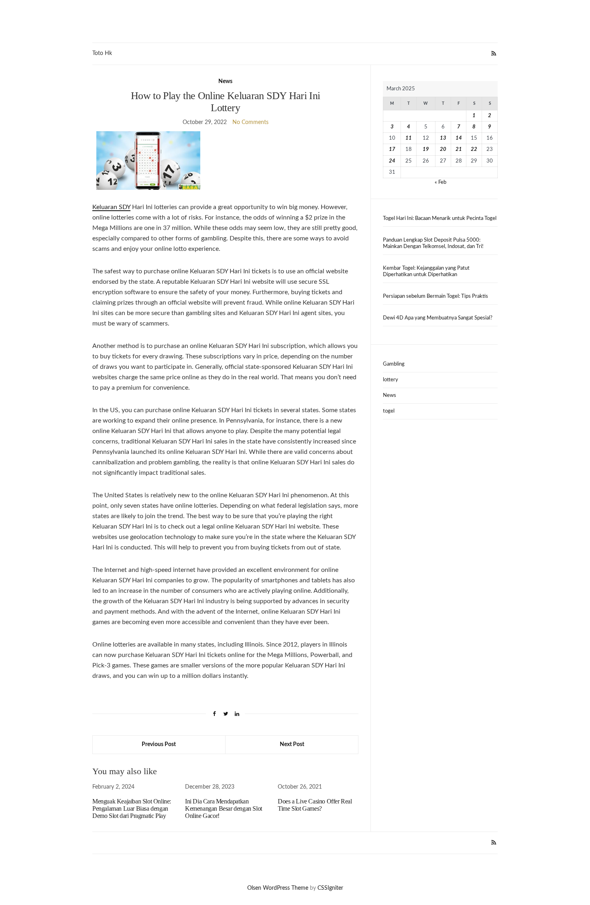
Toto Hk (102, 53)
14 (459, 138)
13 (443, 138)
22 (474, 149)
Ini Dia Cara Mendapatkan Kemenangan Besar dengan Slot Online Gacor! (223, 808)
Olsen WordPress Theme (277, 888)
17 (392, 149)
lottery (390, 379)
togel (389, 411)
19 (426, 149)
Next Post (292, 744)
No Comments (250, 122)
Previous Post (159, 744)
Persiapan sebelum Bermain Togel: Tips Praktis (435, 296)
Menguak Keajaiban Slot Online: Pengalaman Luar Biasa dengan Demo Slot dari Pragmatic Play (131, 808)
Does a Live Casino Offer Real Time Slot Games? (315, 805)
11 (408, 138)
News (225, 81)
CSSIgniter (330, 888)
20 (443, 149)
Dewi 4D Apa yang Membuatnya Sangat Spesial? (437, 318)
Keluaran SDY (111, 207)
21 (459, 149)
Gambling (394, 364)
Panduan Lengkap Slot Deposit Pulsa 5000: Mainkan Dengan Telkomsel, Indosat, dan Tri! (433, 243)
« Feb (440, 182)
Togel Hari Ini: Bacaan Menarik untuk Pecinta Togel (439, 218)
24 (392, 161)
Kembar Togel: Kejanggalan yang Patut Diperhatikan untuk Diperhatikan (426, 271)
